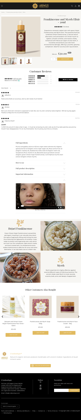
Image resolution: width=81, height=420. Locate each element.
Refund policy (8, 413)
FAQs (34, 411)
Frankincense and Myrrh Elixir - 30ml (15, 12)
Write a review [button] (68, 79)
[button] (2, 6)
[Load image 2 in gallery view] (12, 61)
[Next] (78, 316)
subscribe (74, 390)
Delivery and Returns (23, 411)
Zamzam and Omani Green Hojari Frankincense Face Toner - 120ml (13, 323)
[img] (5, 92)
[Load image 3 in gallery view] (20, 61)
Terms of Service (53, 411)
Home (3, 12)
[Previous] (2, 316)
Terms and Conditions (7, 411)
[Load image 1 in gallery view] (5, 61)
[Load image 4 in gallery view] (28, 61)
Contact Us (41, 411)
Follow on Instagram (42, 365)
